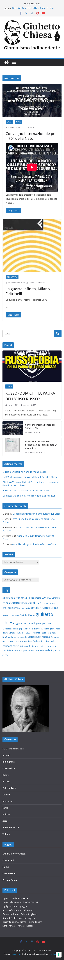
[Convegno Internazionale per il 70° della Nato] (32, 100)
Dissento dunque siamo (14, 921)
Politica (6, 814)
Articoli (6, 755)
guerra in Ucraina (41, 628)
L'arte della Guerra (11, 902)
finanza (6, 781)
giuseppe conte (43, 623)
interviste (7, 801)
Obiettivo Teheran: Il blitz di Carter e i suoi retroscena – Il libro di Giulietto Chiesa (33, 10)
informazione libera (40, 632)
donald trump (39, 608)
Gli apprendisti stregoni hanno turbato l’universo (37, 513)
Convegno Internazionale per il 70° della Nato (31, 136)
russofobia (29, 646)
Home (5, 866)
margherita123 (29, 405)
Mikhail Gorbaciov (51, 637)
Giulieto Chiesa (27, 615)
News (18, 122)
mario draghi (21, 637)
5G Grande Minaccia (13, 748)
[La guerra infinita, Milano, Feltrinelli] (32, 245)
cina (8, 602)
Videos (6, 834)
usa (32, 650)
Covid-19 (33, 603)
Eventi (9, 122)
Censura (55, 597)
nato (4, 641)
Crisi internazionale (48, 603)
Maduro (11, 637)
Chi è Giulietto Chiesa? (14, 853)
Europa (53, 608)
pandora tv (8, 646)
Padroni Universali (43, 641)
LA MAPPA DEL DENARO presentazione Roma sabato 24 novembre (41, 444)
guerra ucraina (8, 632)
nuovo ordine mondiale (20, 641)
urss (29, 650)
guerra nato (55, 628)
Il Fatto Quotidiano (23, 633)
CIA (3, 603)
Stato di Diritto (9, 918)
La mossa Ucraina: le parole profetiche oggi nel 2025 (28, 495)
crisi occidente (10, 608)
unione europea (19, 650)
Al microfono (9, 910)
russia (19, 646)
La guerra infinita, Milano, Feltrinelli (28, 291)
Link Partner (9, 873)
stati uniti (39, 646)
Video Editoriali (10, 827)
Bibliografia (12, 277)
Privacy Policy (9, 879)
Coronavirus (18, 603)
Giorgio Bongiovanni (10, 615)
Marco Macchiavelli (37, 282)
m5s (4, 636)
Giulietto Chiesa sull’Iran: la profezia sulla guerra (26, 490)
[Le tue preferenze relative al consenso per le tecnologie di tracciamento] (59, 955)
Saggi (5, 820)
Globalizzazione (10, 628)
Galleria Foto (9, 788)
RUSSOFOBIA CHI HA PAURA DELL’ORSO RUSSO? (30, 396)
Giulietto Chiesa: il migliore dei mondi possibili (25, 471)
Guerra (6, 794)
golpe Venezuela (25, 628)
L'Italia (53, 632)
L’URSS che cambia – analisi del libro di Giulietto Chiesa (29, 476)
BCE (49, 598)
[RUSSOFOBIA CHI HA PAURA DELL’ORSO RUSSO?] (32, 366)
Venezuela (39, 650)
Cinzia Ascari (29, 127)
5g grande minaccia (14, 597)
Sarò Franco (8, 925)
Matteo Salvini (35, 636)
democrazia (24, 608)
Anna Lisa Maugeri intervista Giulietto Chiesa (34, 544)
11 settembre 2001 (37, 597)
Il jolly (5, 906)
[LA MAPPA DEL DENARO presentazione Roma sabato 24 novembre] (12, 447)
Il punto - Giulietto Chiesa (15, 898)
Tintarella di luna (10, 914)
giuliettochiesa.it (25, 623)
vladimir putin (51, 650)
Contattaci (8, 860)
